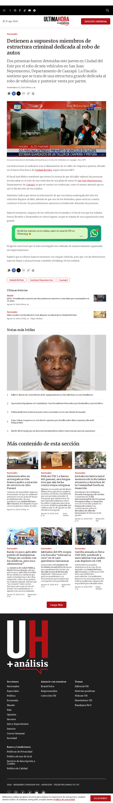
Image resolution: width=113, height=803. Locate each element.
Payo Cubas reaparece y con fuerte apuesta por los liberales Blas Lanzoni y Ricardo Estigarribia (52, 421)
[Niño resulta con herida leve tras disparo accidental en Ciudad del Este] (100, 314)
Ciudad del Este (16, 280)
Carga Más (56, 605)
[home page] (56, 21)
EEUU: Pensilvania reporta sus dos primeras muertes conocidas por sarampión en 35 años (48, 299)
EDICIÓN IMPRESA (96, 21)
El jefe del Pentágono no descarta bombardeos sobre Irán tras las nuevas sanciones (53, 431)
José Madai (65, 514)
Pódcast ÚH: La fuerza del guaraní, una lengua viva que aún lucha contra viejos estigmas (55, 481)
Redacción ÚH (100, 520)
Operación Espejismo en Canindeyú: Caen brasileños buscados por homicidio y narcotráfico (57, 403)
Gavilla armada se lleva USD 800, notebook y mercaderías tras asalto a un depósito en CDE (90, 556)
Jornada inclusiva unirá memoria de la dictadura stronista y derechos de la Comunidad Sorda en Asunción (90, 482)
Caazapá (63, 280)
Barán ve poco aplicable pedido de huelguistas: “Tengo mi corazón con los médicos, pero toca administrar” (22, 557)
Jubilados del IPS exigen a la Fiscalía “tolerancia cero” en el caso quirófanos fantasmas (56, 556)
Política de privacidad (64, 799)
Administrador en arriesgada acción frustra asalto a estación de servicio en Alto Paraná (22, 482)
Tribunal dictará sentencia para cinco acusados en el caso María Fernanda (48, 412)
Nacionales (12, 34)
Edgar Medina (36, 319)
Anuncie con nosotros (53, 681)
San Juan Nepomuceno (41, 280)
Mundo (10, 296)
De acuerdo (100, 798)
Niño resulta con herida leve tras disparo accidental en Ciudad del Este (42, 315)
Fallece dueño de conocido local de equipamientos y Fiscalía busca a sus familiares (52, 395)
